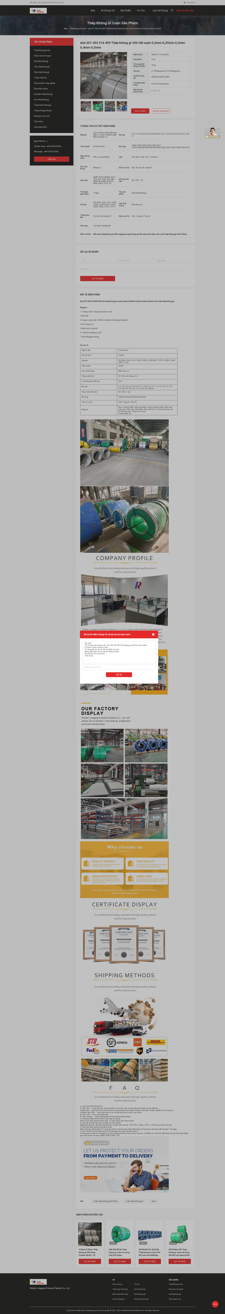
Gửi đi (119, 674)
